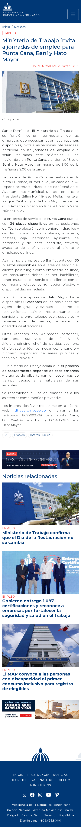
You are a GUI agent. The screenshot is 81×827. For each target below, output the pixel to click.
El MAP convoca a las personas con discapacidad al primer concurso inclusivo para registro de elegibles (37, 681)
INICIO (18, 774)
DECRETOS (19, 780)
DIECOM (63, 780)
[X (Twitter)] (24, 795)
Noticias (19, 27)
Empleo (9, 33)
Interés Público (40, 435)
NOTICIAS (60, 774)
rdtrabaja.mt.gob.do (31, 410)
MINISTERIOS (40, 785)
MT (6, 435)
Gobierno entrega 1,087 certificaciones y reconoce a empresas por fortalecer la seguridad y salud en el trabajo (36, 608)
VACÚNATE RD (42, 780)
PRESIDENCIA (38, 774)
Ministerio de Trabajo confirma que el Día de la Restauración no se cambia (37, 537)
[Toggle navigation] (73, 14)
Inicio (6, 27)
